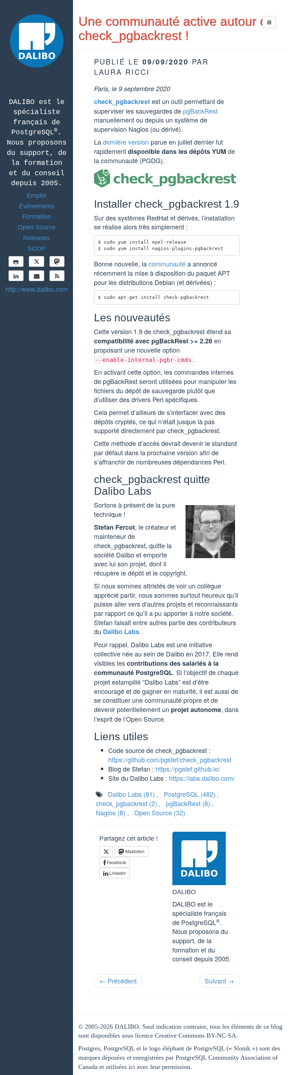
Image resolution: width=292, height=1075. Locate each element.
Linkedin (117, 873)
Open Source (159, 812)
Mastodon (134, 851)
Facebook (116, 862)
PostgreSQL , (191, 794)
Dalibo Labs (121, 631)
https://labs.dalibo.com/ (202, 778)
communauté (167, 263)
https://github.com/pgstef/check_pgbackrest (169, 759)
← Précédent (118, 980)
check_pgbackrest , (128, 803)
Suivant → (219, 980)
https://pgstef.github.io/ (188, 768)
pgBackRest (200, 110)
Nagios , (112, 812)
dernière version (126, 141)
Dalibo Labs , (133, 794)
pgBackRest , (190, 803)
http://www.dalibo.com (36, 289)
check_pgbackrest (122, 101)
